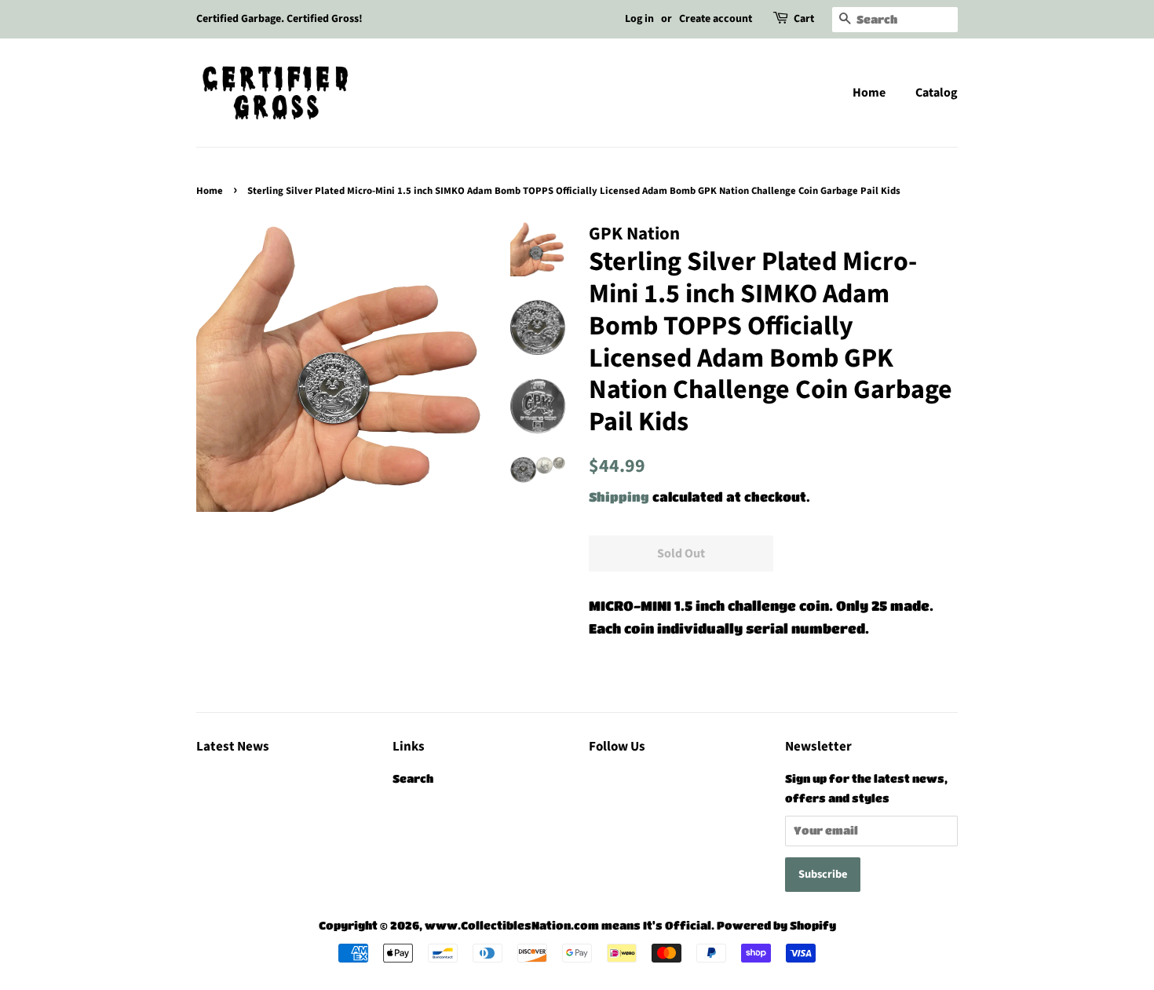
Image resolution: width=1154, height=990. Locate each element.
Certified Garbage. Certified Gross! (279, 19)
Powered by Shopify (776, 925)
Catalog (936, 92)
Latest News (232, 746)
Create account (715, 19)
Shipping (619, 496)
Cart (804, 19)
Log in (639, 19)
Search (413, 778)
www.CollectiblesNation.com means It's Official (568, 925)
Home (869, 92)
